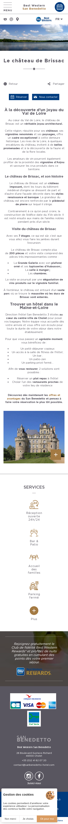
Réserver (21, 97)
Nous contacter (48, 97)
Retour (13, 83)
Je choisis (28, 818)
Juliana (59, 820)
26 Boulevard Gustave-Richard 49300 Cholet (34, 754)
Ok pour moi (47, 818)
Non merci (10, 818)
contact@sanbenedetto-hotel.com (34, 765)
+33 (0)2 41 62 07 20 (34, 760)
